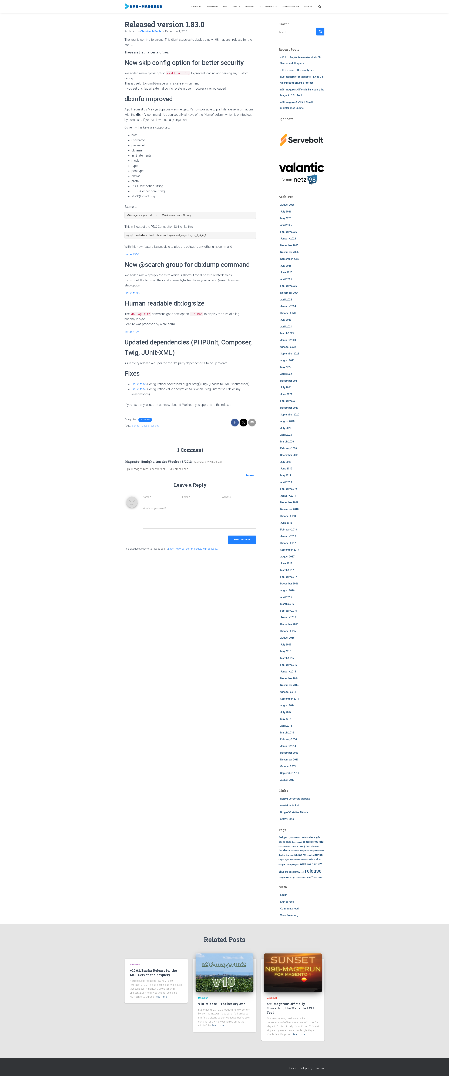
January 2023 (288, 340)
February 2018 (288, 529)
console (294, 846)
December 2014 (289, 678)
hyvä (292, 859)
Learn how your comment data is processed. (193, 548)
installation (306, 859)
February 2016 (288, 610)
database (284, 850)
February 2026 (288, 232)
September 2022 (289, 353)
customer (313, 846)
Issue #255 (139, 384)
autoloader (307, 837)
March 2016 (287, 604)
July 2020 (285, 428)
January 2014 (288, 746)
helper (281, 859)
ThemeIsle (318, 1068)
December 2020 (289, 407)
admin (294, 837)
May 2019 (285, 475)
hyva (287, 859)
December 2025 (289, 245)
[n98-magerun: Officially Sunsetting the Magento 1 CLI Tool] (293, 972)
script (292, 877)
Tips (225, 6)
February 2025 (288, 286)
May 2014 (285, 719)
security (154, 425)
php (287, 872)
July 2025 (285, 265)
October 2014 (288, 692)
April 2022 (286, 374)
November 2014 (289, 685)
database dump (298, 851)
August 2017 (287, 556)
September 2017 (289, 549)
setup (308, 877)
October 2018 (288, 516)
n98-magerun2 (311, 864)
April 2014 (286, 725)
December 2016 (289, 583)
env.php (310, 855)
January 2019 (288, 495)
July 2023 (285, 319)
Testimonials (289, 6)
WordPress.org (289, 915)
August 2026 (287, 204)
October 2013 (288, 766)
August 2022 (287, 360)
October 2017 (288, 543)
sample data (284, 877)
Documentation (268, 6)
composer (309, 841)
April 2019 (286, 482)
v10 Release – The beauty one (297, 70)
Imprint (308, 6)
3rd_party (285, 837)
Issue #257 (139, 389)
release (145, 425)
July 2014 (285, 712)
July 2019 (285, 462)
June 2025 (286, 272)
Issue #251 (132, 254)
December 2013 (289, 752)
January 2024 (288, 306)
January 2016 (288, 617)
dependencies (317, 851)
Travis (314, 877)
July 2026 (285, 211)
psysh (301, 872)
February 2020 (288, 448)
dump (298, 855)
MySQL (296, 865)
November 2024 (289, 292)
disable (282, 855)
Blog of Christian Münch (294, 812)
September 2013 (289, 773)
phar (281, 871)
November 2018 (289, 509)
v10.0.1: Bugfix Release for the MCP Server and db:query (153, 972)
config (135, 425)
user (320, 877)
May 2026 (285, 218)
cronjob (303, 846)
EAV (304, 855)
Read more (161, 996)
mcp (290, 864)
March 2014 (287, 732)
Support (249, 6)
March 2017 (287, 570)
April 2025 (286, 279)
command (297, 842)
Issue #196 (132, 293)
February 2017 (288, 577)
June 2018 (286, 522)
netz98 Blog (287, 819)
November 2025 (289, 252)
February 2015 (288, 665)
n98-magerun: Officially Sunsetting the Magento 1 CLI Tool (290, 1008)
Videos (236, 6)
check (289, 842)
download (290, 855)
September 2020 (289, 414)
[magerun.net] (144, 6)
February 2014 (288, 739)
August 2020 (287, 421)
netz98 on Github (289, 805)
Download (212, 6)
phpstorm (294, 872)
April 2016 (286, 597)
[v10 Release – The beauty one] (224, 972)
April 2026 (286, 225)
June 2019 (286, 468)
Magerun (196, 6)
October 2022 (288, 347)
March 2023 (287, 333)
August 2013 (287, 780)
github (318, 855)
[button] (298, 6)
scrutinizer (300, 877)
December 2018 (289, 502)
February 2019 (288, 489)
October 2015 (288, 631)
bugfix (316, 837)
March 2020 (287, 441)
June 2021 (286, 394)
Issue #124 (132, 332)
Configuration (284, 846)
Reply (251, 475)
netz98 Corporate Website (295, 798)
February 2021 (288, 401)
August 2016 (287, 590)
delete (308, 851)
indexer (297, 859)
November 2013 (289, 759)
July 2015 (285, 644)
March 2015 (287, 658)
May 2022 (285, 367)
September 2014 (289, 698)
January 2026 (288, 238)
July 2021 (285, 387)
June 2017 (286, 563)
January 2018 (288, 536)
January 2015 (288, 671)
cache (282, 842)
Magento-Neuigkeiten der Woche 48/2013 (158, 461)
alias (299, 837)
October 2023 (288, 313)
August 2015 (287, 637)
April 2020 (286, 434)
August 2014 (287, 705)
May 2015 (285, 651)
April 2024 (286, 299)
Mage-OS (283, 864)
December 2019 (289, 455)
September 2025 (289, 259)
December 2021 (289, 380)
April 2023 (286, 326)
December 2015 (289, 624)
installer (316, 859)
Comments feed (289, 908)
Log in (283, 895)
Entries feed (287, 901)
